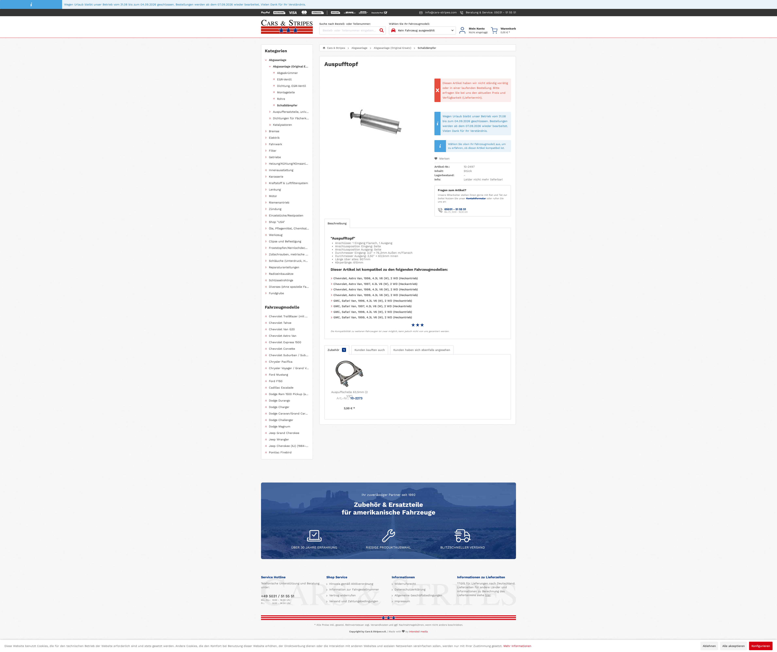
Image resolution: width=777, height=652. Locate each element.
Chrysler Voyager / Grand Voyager (289, 368)
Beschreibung (337, 223)
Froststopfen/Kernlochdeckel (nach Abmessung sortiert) (289, 247)
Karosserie (276, 176)
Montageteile (286, 92)
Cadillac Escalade (281, 387)
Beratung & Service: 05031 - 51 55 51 (490, 12)
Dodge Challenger (281, 420)
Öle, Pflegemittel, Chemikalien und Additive (289, 228)
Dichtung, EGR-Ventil (291, 85)
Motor (273, 196)
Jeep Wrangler (279, 439)
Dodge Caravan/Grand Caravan (289, 413)
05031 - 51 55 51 (455, 209)
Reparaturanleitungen (284, 267)
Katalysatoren (282, 124)
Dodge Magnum (279, 426)
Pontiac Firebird (280, 452)
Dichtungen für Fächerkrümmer (291, 118)
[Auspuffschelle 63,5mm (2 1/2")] (349, 374)
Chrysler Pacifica (280, 361)
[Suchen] (382, 30)
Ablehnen (709, 646)
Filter (272, 150)
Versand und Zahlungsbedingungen (353, 601)
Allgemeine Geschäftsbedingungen (418, 595)
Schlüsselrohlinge (281, 280)
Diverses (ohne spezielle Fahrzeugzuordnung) (289, 286)
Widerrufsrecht (405, 583)
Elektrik (274, 137)
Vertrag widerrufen (342, 595)
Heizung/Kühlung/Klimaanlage (289, 163)
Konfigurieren (761, 646)
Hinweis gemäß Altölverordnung (350, 583)
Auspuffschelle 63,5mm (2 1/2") (349, 394)
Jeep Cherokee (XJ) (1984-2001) (289, 445)
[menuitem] (473, 30)
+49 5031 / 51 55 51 (277, 596)
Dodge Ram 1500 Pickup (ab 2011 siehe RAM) (289, 394)
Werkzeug (275, 235)
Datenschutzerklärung (409, 589)
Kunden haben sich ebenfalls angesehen (421, 350)
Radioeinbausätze (281, 273)
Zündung (275, 209)
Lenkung (275, 189)
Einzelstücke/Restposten (286, 215)
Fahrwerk (275, 144)
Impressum (402, 601)
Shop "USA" (277, 222)
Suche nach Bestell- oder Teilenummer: (345, 23)
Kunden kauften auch (370, 350)
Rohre (281, 98)
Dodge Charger (279, 407)
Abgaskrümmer (287, 73)
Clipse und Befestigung (285, 241)
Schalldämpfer (287, 105)
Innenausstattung (281, 170)
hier (487, 595)
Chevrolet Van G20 (282, 329)
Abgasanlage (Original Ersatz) (291, 66)
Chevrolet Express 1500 (285, 342)
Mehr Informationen (517, 646)
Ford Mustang (278, 374)
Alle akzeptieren (733, 646)
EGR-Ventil (284, 79)
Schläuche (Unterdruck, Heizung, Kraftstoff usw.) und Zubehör (289, 260)
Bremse (274, 131)
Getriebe (275, 157)
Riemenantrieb (279, 202)
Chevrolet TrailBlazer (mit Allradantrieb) (289, 316)
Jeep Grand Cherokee (284, 433)
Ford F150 (275, 381)
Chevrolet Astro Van (282, 335)
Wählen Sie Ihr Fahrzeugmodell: (409, 23)
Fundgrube (276, 293)
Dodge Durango (279, 400)
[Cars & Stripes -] (287, 27)
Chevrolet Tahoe (280, 322)
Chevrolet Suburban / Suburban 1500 (289, 355)
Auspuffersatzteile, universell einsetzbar (291, 111)
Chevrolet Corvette (282, 348)
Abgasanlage (277, 60)
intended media (418, 631)
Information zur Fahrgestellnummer (353, 589)
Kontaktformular (476, 198)
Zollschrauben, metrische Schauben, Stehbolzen (289, 254)
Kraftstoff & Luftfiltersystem (288, 183)
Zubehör (336, 350)
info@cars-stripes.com (440, 12)
